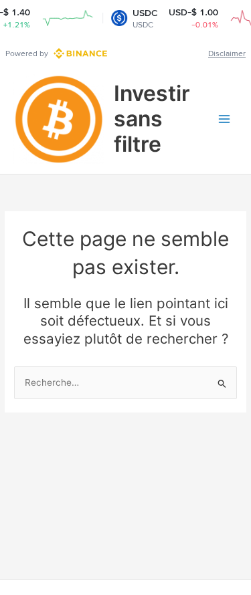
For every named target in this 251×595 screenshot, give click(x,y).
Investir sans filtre (152, 119)
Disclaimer (227, 53)
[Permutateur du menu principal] (224, 119)
